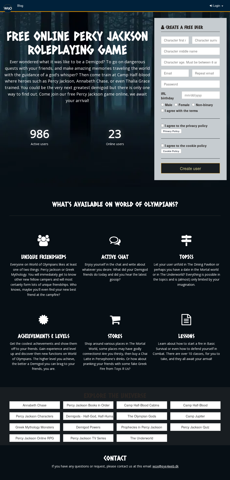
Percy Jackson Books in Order (88, 405)
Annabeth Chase (34, 405)
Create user (190, 168)
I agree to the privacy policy (186, 125)
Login (216, 5)
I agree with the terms (181, 110)
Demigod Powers (88, 427)
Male (168, 105)
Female (184, 105)
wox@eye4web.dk (166, 466)
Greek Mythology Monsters (34, 427)
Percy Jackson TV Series (88, 438)
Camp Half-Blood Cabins (141, 405)
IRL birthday (167, 95)
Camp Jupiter (195, 416)
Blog (20, 5)
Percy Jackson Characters (34, 416)
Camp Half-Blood (195, 405)
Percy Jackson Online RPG (34, 438)
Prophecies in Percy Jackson (141, 427)
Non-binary (204, 105)
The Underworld (141, 438)
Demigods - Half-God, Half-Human (90, 416)
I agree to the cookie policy (186, 145)
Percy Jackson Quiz (195, 427)
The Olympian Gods (142, 416)
